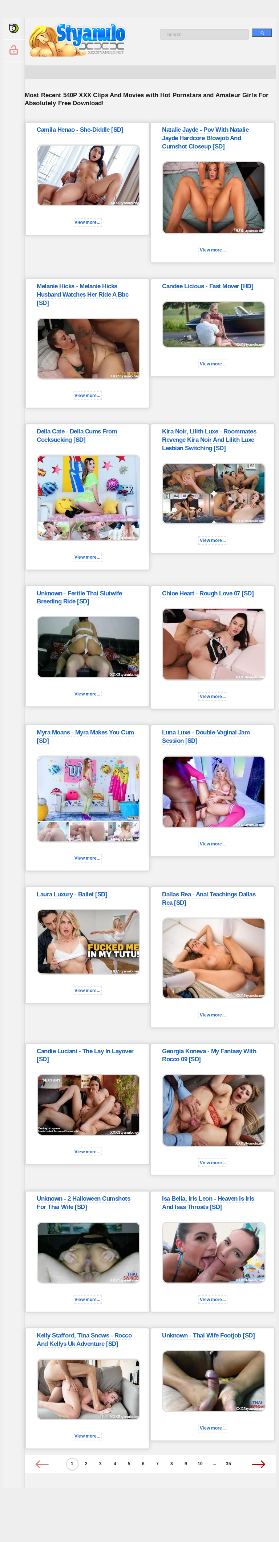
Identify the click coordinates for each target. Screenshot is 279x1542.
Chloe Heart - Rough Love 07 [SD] (208, 593)
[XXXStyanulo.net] (14, 28)
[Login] (14, 50)
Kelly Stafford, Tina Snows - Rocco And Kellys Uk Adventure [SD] (84, 1339)
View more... (87, 222)
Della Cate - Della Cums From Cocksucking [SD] (77, 435)
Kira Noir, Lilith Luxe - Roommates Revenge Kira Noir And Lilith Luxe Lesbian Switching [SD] (209, 440)
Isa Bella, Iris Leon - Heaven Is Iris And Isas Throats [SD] (208, 1202)
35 (228, 1463)
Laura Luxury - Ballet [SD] (72, 894)
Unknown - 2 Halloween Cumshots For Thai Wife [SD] (83, 1202)
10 (200, 1463)
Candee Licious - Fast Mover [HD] (207, 286)
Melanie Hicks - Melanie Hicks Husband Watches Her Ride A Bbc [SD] (82, 294)
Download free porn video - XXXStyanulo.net (87, 40)
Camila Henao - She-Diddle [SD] (80, 129)
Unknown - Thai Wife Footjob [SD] (208, 1335)
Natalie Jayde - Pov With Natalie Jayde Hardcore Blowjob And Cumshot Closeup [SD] (205, 138)
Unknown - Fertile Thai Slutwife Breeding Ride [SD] (79, 597)
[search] (262, 32)
